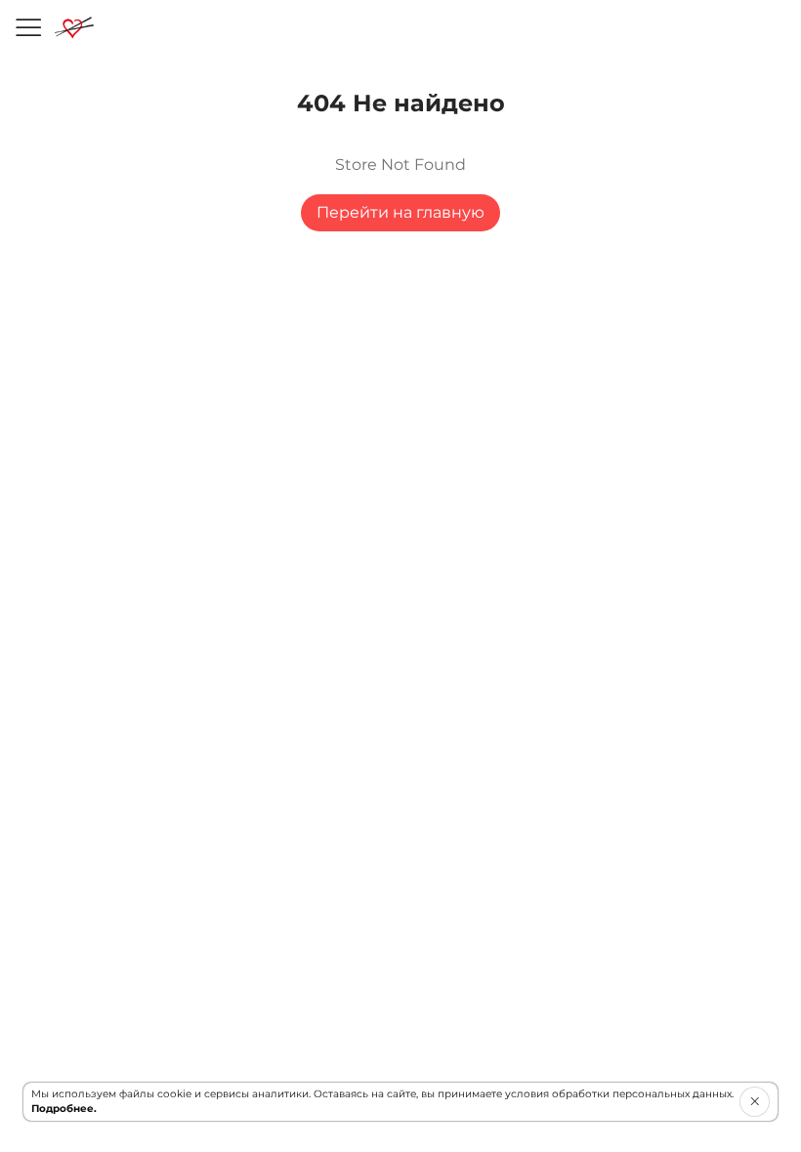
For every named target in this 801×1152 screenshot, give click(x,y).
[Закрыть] (754, 1101)
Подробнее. (64, 1108)
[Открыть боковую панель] (27, 27)
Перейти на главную (400, 212)
